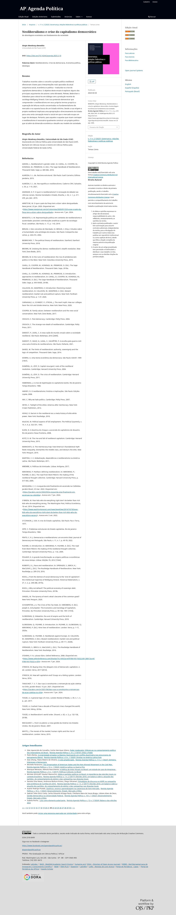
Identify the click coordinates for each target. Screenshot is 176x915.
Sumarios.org (80, 864)
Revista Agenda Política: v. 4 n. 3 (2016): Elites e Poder (71, 752)
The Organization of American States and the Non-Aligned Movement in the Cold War (78, 764)
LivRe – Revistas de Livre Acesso (101, 866)
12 (27, 808)
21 (48, 808)
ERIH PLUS (64, 866)
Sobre (78, 17)
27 (63, 808)
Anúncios (68, 17)
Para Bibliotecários (131, 60)
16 (36, 808)
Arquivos (32, 25)
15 (34, 808)
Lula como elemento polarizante (53, 800)
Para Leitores (129, 53)
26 (60, 808)
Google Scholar (47, 869)
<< (23, 808)
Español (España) (132, 88)
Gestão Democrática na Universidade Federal (45, 796)
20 (46, 808)
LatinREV (83, 866)
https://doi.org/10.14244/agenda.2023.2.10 (43, 56)
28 (65, 808)
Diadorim (74, 866)
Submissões (56, 17)
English (128, 84)
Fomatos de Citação (97, 127)
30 (70, 808)
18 (41, 808)
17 (39, 808)
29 (68, 808)
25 (58, 808)
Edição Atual (23, 17)
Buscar (153, 17)
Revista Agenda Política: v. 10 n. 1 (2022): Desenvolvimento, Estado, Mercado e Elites (70, 789)
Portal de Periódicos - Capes (127, 866)
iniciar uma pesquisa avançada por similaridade (57, 813)
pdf (92, 81)
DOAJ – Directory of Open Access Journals (103, 864)
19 (44, 808)
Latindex (34, 864)
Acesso (89, 17)
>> (74, 808)
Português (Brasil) (132, 91)
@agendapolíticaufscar (31, 850)
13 (29, 808)
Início (24, 25)
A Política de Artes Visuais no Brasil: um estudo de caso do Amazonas (88, 769)
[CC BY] (26, 833)
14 (32, 808)
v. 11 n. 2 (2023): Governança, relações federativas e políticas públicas (62, 25)
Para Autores (129, 57)
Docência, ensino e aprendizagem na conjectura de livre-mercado (73, 788)
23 (53, 808)
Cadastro (146, 2)
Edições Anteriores (39, 17)
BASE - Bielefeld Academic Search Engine (56, 864)
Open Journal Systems (134, 70)
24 (56, 808)
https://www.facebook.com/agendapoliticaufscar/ (42, 845)
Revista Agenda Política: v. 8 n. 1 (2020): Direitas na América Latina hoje (73, 757)
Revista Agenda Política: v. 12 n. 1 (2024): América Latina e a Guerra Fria (56, 767)
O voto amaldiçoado (66, 760)
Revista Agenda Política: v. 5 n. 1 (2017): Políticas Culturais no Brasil (54, 772)
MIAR (56, 866)
